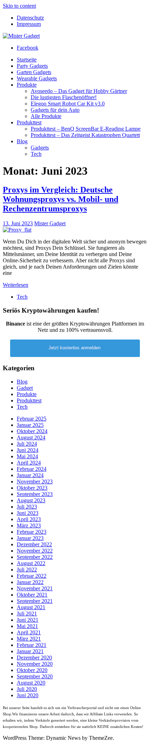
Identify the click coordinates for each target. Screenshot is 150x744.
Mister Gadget (50, 223)
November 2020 (35, 664)
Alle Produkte (46, 116)
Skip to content (19, 6)
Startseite (27, 60)
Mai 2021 (27, 626)
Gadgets (40, 148)
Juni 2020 (27, 695)
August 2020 (31, 683)
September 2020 (35, 676)
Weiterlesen (15, 285)
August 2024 (31, 437)
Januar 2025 (30, 425)
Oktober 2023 (32, 488)
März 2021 (29, 639)
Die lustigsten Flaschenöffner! (64, 97)
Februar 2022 (31, 576)
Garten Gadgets (34, 72)
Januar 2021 (30, 651)
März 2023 (29, 525)
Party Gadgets (32, 66)
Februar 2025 (31, 419)
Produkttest (29, 122)
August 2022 (31, 563)
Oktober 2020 (32, 670)
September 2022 (35, 557)
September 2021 (35, 601)
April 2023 (29, 519)
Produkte (27, 85)
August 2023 (31, 500)
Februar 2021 (31, 645)
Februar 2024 (31, 469)
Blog (22, 141)
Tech (36, 154)
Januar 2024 (30, 475)
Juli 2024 (27, 444)
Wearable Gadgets (37, 78)
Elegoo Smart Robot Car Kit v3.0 (68, 104)
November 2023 (35, 481)
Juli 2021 (27, 614)
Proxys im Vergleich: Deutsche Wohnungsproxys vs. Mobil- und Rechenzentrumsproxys (60, 199)
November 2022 (35, 551)
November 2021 (35, 588)
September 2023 (35, 494)
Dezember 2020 (34, 658)
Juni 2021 (27, 620)
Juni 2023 (27, 513)
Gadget (25, 388)
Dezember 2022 (34, 544)
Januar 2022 (30, 582)
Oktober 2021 (32, 595)
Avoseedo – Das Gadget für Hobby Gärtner (79, 91)
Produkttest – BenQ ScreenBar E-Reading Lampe (86, 129)
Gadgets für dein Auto (55, 110)
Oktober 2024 (32, 431)
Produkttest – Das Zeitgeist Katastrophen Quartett (85, 135)
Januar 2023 (30, 538)
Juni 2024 (27, 450)
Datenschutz (30, 18)
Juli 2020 (27, 689)
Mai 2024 (27, 456)
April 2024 (29, 463)
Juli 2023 (27, 507)
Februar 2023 (31, 532)
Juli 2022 (27, 569)
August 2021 (31, 607)
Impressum (29, 24)
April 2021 (29, 632)
